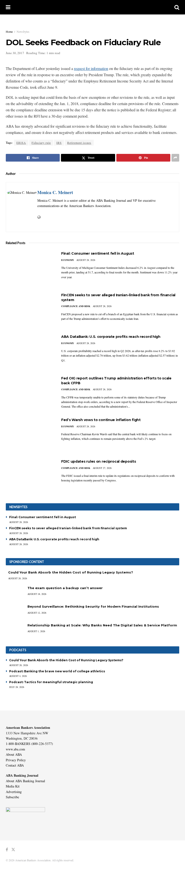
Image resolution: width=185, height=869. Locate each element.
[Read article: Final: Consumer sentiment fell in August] (30, 268)
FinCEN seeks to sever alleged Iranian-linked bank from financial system (68, 528)
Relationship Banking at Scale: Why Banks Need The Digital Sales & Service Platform (102, 625)
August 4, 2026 (18, 676)
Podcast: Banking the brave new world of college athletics (57, 671)
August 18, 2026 (36, 594)
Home (9, 31)
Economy (67, 260)
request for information (91, 68)
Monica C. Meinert (55, 192)
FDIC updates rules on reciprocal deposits (98, 461)
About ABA (14, 754)
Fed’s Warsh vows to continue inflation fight (101, 420)
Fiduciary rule (41, 143)
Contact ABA (15, 765)
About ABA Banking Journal (25, 781)
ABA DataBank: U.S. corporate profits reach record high (110, 336)
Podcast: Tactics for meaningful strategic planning (51, 682)
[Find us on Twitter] (13, 849)
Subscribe (12, 797)
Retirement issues (79, 143)
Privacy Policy (16, 760)
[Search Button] (176, 7)
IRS (59, 143)
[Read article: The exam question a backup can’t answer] (15, 592)
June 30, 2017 (15, 53)
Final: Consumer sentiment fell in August (97, 253)
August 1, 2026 (36, 631)
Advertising (14, 791)
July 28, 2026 (16, 687)
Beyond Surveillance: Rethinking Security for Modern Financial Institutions (93, 606)
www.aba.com (15, 749)
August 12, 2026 (36, 612)
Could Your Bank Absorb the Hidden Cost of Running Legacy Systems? (70, 572)
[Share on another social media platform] (175, 158)
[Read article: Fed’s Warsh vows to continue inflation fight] (30, 435)
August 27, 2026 (102, 468)
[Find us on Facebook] (7, 849)
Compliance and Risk (75, 306)
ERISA (21, 143)
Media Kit (13, 786)
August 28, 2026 (85, 260)
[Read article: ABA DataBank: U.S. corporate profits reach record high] (30, 351)
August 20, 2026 (17, 578)
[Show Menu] (8, 7)
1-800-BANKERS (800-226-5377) (29, 743)
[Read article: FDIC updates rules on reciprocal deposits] (30, 476)
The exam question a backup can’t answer (65, 588)
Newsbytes (23, 31)
